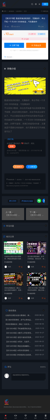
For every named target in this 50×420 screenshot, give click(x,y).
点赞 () (33, 34)
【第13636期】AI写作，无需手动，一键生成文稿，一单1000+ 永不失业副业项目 (18, 342)
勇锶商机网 (11, 179)
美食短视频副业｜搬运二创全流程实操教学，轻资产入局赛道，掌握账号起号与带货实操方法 (12, 289)
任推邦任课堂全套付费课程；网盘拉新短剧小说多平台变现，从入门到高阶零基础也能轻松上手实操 (12, 258)
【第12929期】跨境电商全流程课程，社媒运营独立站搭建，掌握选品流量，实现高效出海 (19, 355)
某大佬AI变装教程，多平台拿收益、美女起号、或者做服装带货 (36, 258)
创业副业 (11, 11)
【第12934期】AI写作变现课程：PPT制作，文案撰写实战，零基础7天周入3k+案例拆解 (19, 350)
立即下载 (15, 45)
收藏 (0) (42, 34)
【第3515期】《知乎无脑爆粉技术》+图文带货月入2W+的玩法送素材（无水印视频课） (37, 215)
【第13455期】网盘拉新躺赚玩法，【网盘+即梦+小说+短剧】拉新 (18, 346)
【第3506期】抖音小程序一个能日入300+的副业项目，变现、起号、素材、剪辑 (13, 215)
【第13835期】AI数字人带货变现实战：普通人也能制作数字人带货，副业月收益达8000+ (19, 333)
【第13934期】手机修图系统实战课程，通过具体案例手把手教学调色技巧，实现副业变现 (36, 289)
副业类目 (19, 11)
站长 (8, 26)
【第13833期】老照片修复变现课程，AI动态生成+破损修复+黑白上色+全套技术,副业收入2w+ (19, 337)
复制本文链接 (28, 201)
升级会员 (37, 45)
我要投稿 (45, 11)
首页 (5, 11)
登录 (45, 4)
